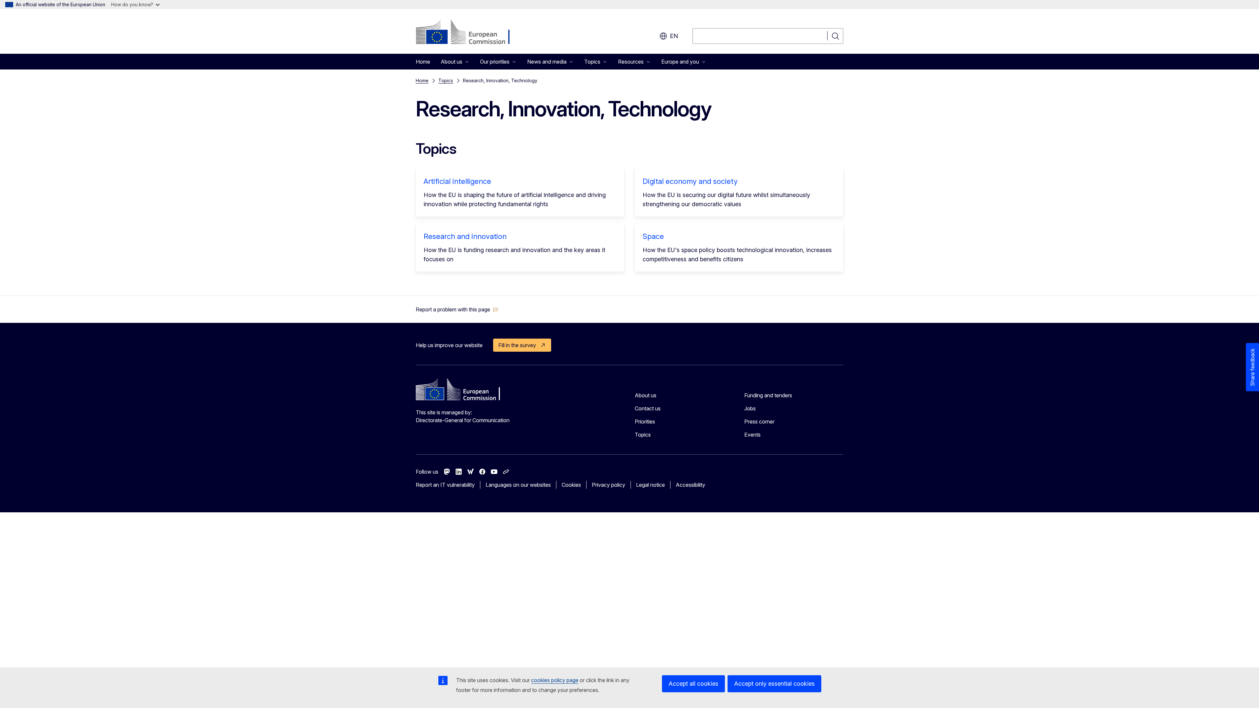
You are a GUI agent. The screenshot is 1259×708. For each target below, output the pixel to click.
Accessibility (690, 485)
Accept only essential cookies (774, 683)
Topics (445, 80)
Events (752, 434)
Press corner (759, 421)
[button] (457, 309)
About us (645, 395)
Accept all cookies (693, 683)
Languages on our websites (518, 485)
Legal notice (650, 485)
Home (423, 61)
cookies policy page (554, 680)
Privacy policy (608, 485)
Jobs (750, 408)
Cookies (571, 485)
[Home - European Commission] (469, 33)
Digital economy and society (690, 181)
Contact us (648, 408)
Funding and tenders (768, 395)
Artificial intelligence (457, 181)
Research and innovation (465, 236)
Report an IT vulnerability (445, 485)
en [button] (674, 35)
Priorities (645, 421)
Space (653, 236)
